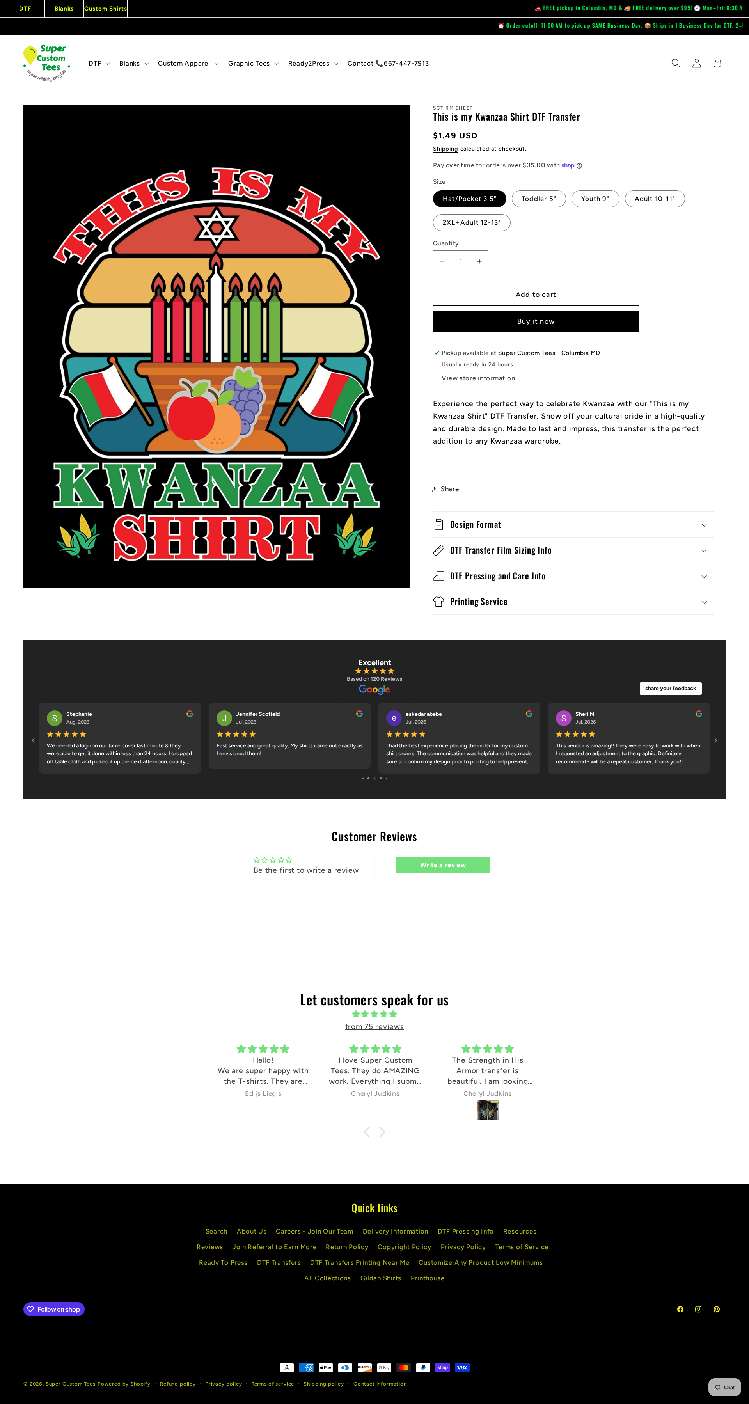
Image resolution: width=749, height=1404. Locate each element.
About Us (252, 1231)
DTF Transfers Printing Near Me (360, 1262)
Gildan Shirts (380, 1278)
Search (216, 1231)
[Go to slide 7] (374, 778)
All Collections (327, 1278)
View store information (478, 378)
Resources (519, 1231)
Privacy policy (223, 1384)
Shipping (445, 148)
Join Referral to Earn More (275, 1247)
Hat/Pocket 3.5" (470, 198)
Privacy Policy (463, 1247)
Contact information (380, 1384)
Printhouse (428, 1278)
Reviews (210, 1247)
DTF (25, 8)
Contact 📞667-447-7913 (388, 63)
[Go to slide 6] (368, 778)
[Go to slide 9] (386, 778)
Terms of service (273, 1384)
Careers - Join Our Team (314, 1231)
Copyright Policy (404, 1247)
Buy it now (536, 321)
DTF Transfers (279, 1262)
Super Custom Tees (71, 1384)
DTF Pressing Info (466, 1231)
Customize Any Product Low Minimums (481, 1262)
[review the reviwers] (189, 715)
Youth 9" (595, 198)
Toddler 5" (539, 198)
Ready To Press (223, 1262)
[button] (98, 63)
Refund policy (178, 1384)
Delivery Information (395, 1231)
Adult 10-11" (655, 198)
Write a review (443, 865)
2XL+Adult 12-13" (472, 222)
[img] (374, 1014)
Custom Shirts (105, 8)
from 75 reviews (374, 1026)
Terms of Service (521, 1247)
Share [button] (450, 489)
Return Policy (347, 1247)
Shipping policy (324, 1384)
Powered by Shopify (124, 1384)
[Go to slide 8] (381, 778)
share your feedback (670, 688)
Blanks (64, 8)
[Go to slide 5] (363, 778)
